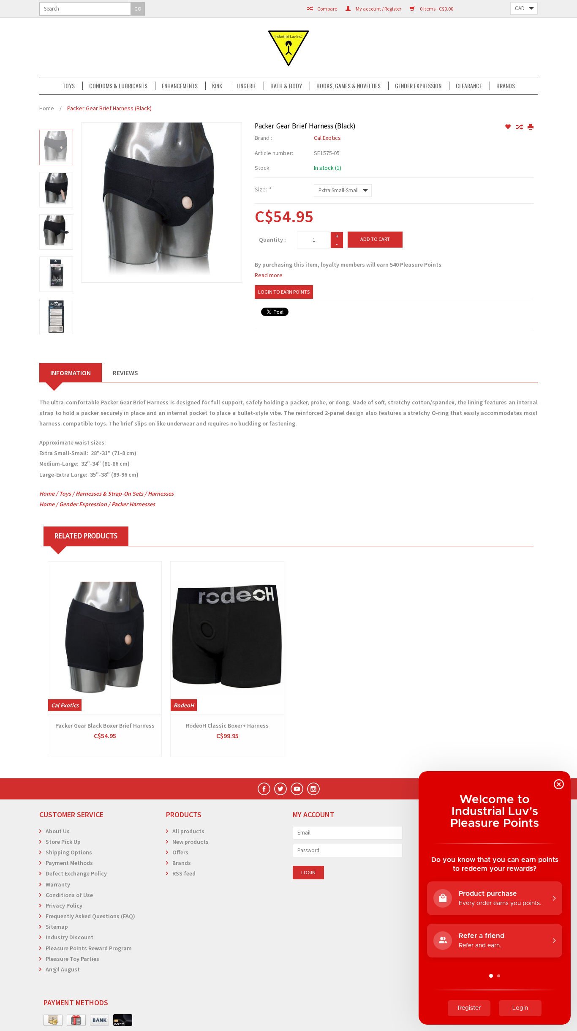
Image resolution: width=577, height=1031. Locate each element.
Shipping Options (69, 852)
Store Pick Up (63, 842)
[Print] (530, 127)
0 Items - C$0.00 (436, 8)
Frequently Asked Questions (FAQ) (90, 916)
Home (46, 108)
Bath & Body (286, 86)
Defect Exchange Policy (76, 873)
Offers (180, 852)
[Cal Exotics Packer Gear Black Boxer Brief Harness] (104, 638)
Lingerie (246, 86)
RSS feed (184, 873)
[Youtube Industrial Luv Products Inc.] (297, 789)
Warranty (58, 884)
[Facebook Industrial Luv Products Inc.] (264, 789)
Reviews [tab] (125, 372)
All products (188, 831)
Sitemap (57, 926)
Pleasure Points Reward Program (89, 948)
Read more (269, 275)
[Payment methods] (53, 1020)
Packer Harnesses (133, 504)
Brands (505, 86)
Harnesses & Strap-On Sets (109, 493)
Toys (69, 86)
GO (138, 8)
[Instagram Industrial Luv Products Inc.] (313, 789)
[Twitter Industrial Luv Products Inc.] (280, 789)
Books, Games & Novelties (348, 86)
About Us (58, 831)
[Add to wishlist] (508, 127)
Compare (326, 8)
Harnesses (161, 493)
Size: (263, 189)
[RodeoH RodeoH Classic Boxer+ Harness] (227, 638)
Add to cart (375, 239)
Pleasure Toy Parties (72, 959)
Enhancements (180, 86)
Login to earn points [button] (284, 292)
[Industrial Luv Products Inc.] (288, 47)
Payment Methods (69, 863)
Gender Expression (418, 86)
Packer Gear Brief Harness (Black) (109, 108)
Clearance (469, 86)
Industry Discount (69, 937)
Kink (217, 86)
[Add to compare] (519, 127)
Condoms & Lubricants (118, 86)
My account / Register (378, 8)
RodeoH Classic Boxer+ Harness (227, 725)
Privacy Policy (64, 905)
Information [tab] (70, 372)
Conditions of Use (69, 895)
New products (190, 842)
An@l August (63, 969)
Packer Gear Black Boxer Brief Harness (105, 725)
